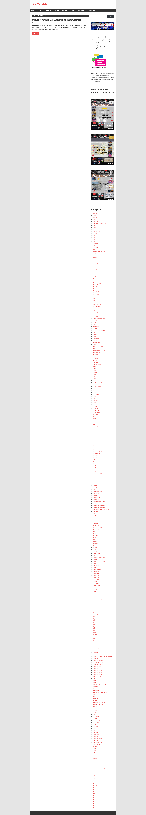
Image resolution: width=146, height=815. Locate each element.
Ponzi (94, 591)
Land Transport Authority (99, 466)
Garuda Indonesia (97, 382)
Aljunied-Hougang (97, 231)
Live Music (96, 469)
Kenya (94, 450)
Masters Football (97, 493)
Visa (94, 782)
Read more (35, 34)
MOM (94, 517)
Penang (95, 567)
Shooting (95, 652)
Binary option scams (98, 263)
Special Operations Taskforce (100, 692)
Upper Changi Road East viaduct (101, 772)
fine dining (96, 366)
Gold (94, 390)
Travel (94, 750)
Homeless (95, 408)
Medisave (95, 495)
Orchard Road (96, 553)
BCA (94, 255)
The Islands (96, 732)
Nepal (94, 533)
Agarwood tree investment (100, 223)
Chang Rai (95, 293)
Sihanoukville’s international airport (102, 656)
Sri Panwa (95, 700)
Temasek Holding (97, 718)
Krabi (94, 462)
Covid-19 (95, 316)
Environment (96, 352)
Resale (94, 623)
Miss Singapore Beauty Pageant (101, 509)
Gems (94, 384)
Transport (95, 748)
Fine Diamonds (97, 364)
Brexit (94, 273)
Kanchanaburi (96, 446)
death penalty (96, 326)
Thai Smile (95, 728)
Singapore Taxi (97, 676)
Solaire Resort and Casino (99, 684)
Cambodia (95, 277)
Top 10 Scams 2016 (98, 742)
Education (95, 344)
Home (32, 10)
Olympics (95, 551)
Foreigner (95, 374)
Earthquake (96, 338)
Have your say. (81, 10)
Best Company (97, 259)
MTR (94, 519)
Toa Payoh (95, 740)
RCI (94, 621)
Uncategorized (97, 764)
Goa (94, 388)
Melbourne (96, 499)
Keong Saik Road (97, 452)
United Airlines (97, 766)
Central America (97, 287)
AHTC (94, 227)
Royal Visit (95, 627)
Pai (94, 555)
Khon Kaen (96, 458)
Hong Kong (96, 410)
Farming (95, 360)
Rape (94, 619)
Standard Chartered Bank (99, 702)
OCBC (94, 549)
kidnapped (96, 460)
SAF (94, 631)
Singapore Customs (98, 664)
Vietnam (95, 780)
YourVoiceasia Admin (48, 22)
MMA (94, 513)
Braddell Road (96, 271)
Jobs (94, 438)
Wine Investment (97, 796)
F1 (93, 356)
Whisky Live (96, 792)
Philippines (65, 10)
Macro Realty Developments (100, 475)
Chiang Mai (96, 299)
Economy (95, 340)
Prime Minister (97, 603)
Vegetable (95, 778)
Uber (94, 756)
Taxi (94, 714)
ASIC (94, 241)
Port (94, 595)
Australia (95, 243)
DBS (94, 324)
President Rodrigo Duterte (100, 599)
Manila (95, 483)
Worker (95, 800)
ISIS (94, 424)
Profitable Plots (97, 609)
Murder (95, 521)
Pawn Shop (96, 565)
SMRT (94, 678)
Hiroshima (95, 404)
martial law (96, 487)
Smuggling (95, 682)
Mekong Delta (96, 497)
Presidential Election (98, 601)
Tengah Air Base (97, 720)
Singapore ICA (96, 668)
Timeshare (95, 736)
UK (94, 762)
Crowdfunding (96, 320)
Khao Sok (95, 456)
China (94, 301)
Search (110, 16)
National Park (96, 529)
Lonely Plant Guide (98, 473)
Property (95, 611)
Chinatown (96, 302)
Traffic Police (96, 744)
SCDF (94, 639)
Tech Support (96, 716)
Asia (94, 237)
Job (94, 436)
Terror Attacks (96, 722)
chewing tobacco (97, 297)
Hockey (95, 406)
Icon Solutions (96, 414)
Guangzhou (96, 394)
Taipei (94, 708)
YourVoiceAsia (40, 4)
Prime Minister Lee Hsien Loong (101, 605)
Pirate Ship (96, 583)
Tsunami (95, 752)
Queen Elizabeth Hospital (99, 615)
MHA (94, 503)
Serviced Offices (97, 648)
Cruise (94, 322)
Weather (95, 784)
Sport (94, 694)
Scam (94, 636)
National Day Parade (98, 527)
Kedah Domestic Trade (99, 448)
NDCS (94, 531)
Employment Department (99, 350)
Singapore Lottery (97, 670)
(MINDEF (95, 213)
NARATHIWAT (96, 525)
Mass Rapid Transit (98, 491)
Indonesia (95, 420)
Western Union (97, 788)
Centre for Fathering (98, 289)
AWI (94, 245)
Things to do (96, 734)
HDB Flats (95, 400)
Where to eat (96, 790)
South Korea (96, 686)
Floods (94, 368)
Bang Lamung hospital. (99, 251)
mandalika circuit (97, 481)
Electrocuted (96, 348)
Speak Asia (96, 690)
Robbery (95, 625)
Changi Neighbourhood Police (101, 295)
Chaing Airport (97, 291)
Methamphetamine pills (99, 501)
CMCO (94, 310)
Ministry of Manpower (99, 507)
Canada (95, 279)
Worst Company (97, 802)
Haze (94, 396)
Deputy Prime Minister (99, 330)
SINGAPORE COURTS (71, 22)
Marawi (95, 485)
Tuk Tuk (95, 754)
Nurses (95, 547)
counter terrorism (97, 312)
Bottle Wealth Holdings (99, 267)
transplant (95, 746)
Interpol (95, 422)
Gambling (95, 380)
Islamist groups (97, 426)
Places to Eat (96, 585)
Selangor (95, 640)
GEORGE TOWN (97, 386)
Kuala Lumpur (96, 464)
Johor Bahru (96, 440)
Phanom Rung (96, 571)
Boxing (95, 269)
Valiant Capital (96, 776)
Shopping (95, 654)
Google (95, 392)
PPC (94, 597)
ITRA (94, 428)
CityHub (95, 308)
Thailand (56, 10)
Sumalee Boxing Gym (98, 704)
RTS (94, 629)
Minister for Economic (99, 505)
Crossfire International (99, 318)
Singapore (48, 10)
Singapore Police (97, 672)
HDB (94, 398)
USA (94, 774)
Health (94, 402)
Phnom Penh (96, 575)
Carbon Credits (97, 285)
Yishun (94, 803)
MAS (94, 489)
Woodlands (96, 798)
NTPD (94, 545)
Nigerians (95, 541)
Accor (94, 219)
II (93, 416)
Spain (94, 688)
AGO (94, 225)
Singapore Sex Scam (98, 674)
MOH (94, 515)
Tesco (94, 724)
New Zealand (96, 535)
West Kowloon (97, 786)
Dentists (95, 328)
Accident (95, 217)
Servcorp (95, 646)
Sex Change (96, 650)
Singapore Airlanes (98, 660)
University (95, 770)
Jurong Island (96, 444)
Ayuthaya (95, 247)
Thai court (95, 726)
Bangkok (95, 253)
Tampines (95, 712)
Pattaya (95, 563)
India (94, 418)
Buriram (95, 275)
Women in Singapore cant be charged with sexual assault (56, 20)
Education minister (98, 346)
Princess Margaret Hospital (100, 607)
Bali (94, 249)
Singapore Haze (97, 666)
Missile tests (96, 511)
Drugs (94, 336)
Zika (94, 806)
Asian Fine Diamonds (98, 239)
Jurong (94, 442)
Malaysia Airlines (97, 479)
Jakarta (95, 432)
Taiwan (95, 710)
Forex (94, 376)
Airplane (95, 229)
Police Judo (96, 589)
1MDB (94, 215)
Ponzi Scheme (96, 593)
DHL (94, 332)
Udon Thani (96, 760)
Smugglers (95, 680)
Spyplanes (95, 698)
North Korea (96, 543)
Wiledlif (95, 794)
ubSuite (95, 758)
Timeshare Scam (97, 738)
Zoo (94, 807)
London (95, 472)
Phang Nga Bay (97, 569)
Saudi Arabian (96, 635)
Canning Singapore (98, 283)
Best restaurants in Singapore (100, 261)
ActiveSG (95, 221)
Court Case (96, 314)
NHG (94, 539)
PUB (94, 613)
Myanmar (95, 523)
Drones (95, 334)
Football (95, 372)
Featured (95, 362)
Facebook (95, 358)
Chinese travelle (97, 305)
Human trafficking (97, 412)
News (73, 10)
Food (94, 370)
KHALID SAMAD (97, 454)
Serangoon (96, 644)
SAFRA (94, 633)
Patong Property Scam (99, 561)
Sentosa (95, 642)
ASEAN (95, 235)
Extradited (95, 354)
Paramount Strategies (98, 559)
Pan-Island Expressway (99, 557)
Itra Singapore (96, 430)
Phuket (95, 581)
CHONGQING (96, 306)
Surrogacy (95, 706)
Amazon (95, 233)
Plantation (95, 587)
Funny (94, 378)
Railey (94, 617)
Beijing (95, 257)
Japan (94, 434)
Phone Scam (96, 579)
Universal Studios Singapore (100, 768)
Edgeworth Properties (98, 342)
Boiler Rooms (96, 265)
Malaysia (40, 10)
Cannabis (95, 281)
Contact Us (92, 10)
